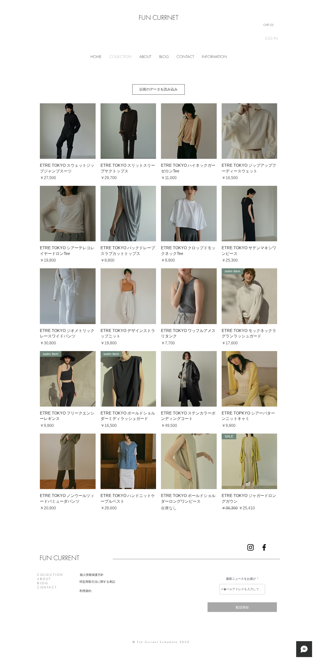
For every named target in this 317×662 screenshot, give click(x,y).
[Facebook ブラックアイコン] (264, 547)
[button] (269, 25)
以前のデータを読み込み (158, 89)
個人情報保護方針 (92, 575)
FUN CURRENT (59, 558)
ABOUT (44, 579)
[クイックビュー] (68, 131)
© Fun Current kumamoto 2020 (161, 642)
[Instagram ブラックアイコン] (250, 547)
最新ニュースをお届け (241, 578)
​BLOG (42, 583)
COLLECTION (50, 575)
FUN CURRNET (158, 17)
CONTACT (47, 587)
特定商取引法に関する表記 (97, 581)
